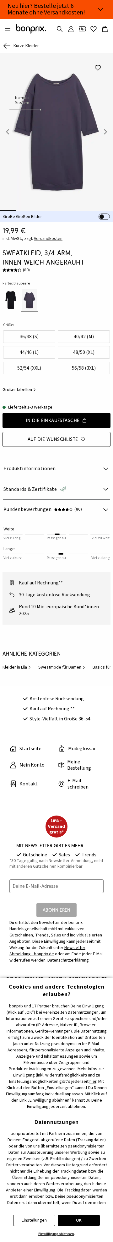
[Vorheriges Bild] (8, 132)
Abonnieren (56, 910)
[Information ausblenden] (100, 9)
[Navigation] (8, 29)
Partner (44, 1006)
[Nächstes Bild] (105, 132)
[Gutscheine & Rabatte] (82, 29)
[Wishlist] (93, 29)
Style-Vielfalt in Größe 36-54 (60, 719)
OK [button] (79, 1220)
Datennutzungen (83, 1012)
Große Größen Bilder (22, 217)
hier (92, 1081)
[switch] (104, 217)
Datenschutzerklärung (68, 960)
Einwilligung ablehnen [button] (56, 1234)
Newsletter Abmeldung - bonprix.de (47, 951)
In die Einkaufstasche (53, 420)
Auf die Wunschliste (53, 439)
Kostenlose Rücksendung (57, 699)
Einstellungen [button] (34, 1220)
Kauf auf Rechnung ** (52, 709)
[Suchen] (59, 29)
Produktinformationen (29, 468)
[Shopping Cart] (104, 29)
